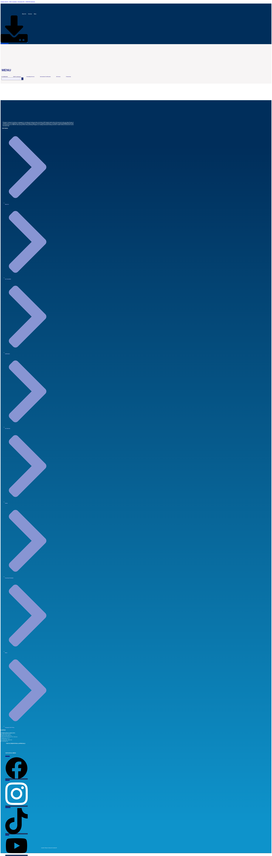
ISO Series (58, 76)
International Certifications (45, 76)
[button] (24, 13)
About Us (24, 13)
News (35, 13)
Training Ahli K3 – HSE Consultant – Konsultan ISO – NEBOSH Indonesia (18, 1)
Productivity (68, 76)
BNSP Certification (17, 76)
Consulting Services (30, 76)
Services (30, 13)
